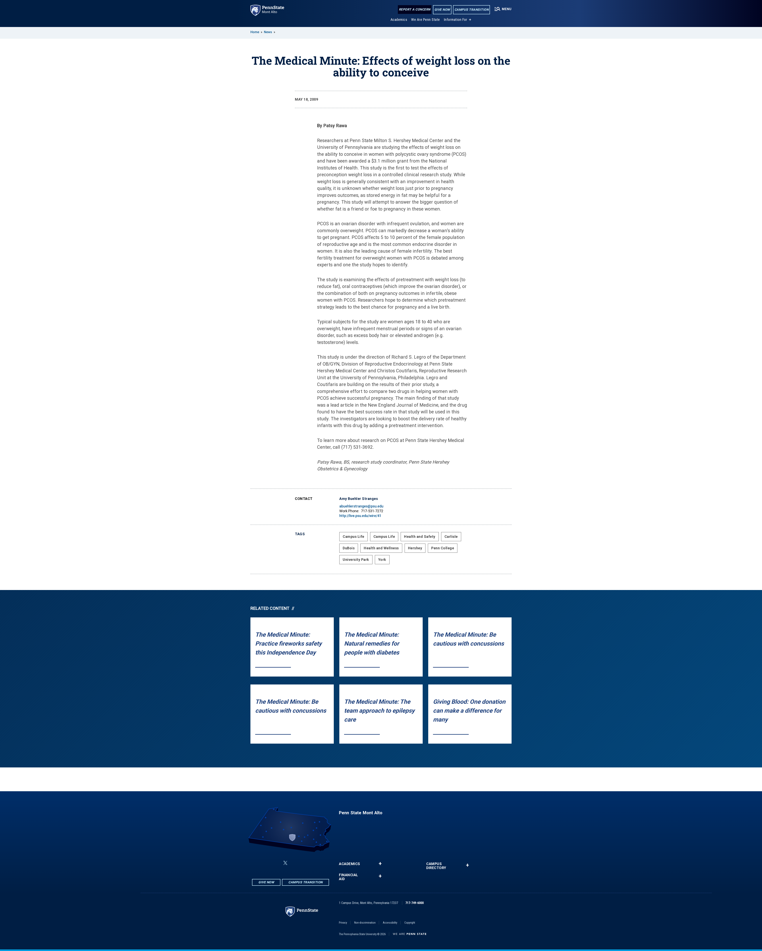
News (268, 32)
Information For (455, 19)
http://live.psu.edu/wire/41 (360, 516)
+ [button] (380, 864)
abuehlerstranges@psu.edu (361, 506)
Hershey (415, 548)
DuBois (349, 548)
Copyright (409, 922)
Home (254, 32)
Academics (399, 19)
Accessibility (390, 922)
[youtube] (305, 863)
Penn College (442, 548)
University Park (356, 559)
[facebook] (265, 863)
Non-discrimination (365, 922)
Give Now (442, 10)
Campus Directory (436, 866)
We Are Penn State (425, 19)
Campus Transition (471, 10)
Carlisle (451, 536)
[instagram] (315, 863)
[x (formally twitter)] (285, 863)
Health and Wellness (381, 548)
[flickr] (295, 863)
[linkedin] (276, 863)
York (382, 559)
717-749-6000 (414, 903)
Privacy (343, 922)
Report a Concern (414, 9)
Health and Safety (419, 536)
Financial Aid (348, 877)
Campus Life (353, 536)
